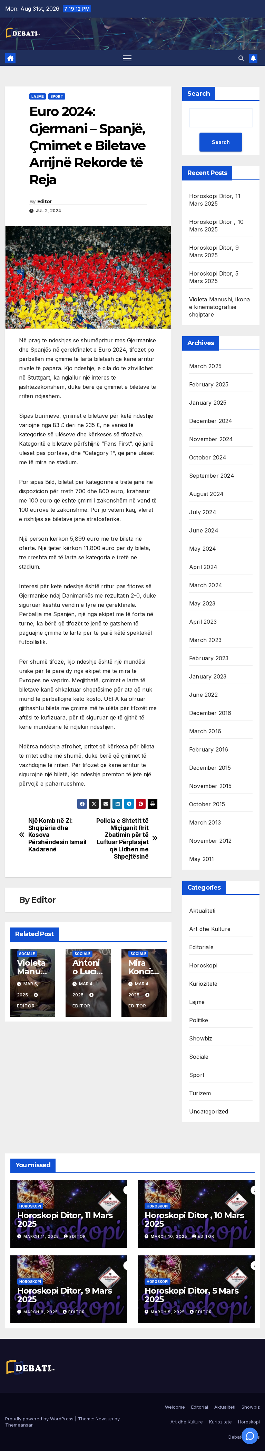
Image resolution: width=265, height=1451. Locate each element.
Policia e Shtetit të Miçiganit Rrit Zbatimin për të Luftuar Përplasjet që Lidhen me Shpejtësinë (122, 838)
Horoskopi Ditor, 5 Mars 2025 (191, 1295)
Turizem (200, 1093)
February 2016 (208, 749)
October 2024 (207, 457)
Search (198, 93)
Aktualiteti (202, 910)
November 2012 (210, 840)
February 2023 (209, 658)
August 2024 (206, 493)
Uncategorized (208, 1111)
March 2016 (205, 731)
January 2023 (207, 676)
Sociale (27, 954)
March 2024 (205, 585)
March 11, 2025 (41, 1236)
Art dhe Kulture (209, 928)
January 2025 (207, 402)
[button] (241, 58)
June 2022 (203, 694)
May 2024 (202, 548)
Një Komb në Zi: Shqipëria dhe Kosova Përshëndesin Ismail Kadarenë (57, 835)
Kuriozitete (203, 983)
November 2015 (210, 785)
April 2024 (203, 566)
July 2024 (202, 512)
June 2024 (203, 530)
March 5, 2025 (168, 1311)
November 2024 (211, 439)
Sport (56, 96)
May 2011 (201, 859)
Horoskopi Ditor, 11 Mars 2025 (64, 1219)
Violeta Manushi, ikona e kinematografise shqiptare (219, 307)
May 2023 (202, 603)
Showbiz (200, 1038)
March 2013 (205, 822)
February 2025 (209, 384)
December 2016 (210, 712)
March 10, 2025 (170, 1236)
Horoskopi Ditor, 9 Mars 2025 (64, 1295)
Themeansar (18, 1425)
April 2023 (203, 621)
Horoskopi (203, 965)
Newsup (104, 1418)
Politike (198, 1020)
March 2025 (205, 366)
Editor (44, 201)
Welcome (175, 1407)
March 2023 (205, 639)
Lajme (37, 96)
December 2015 (210, 767)
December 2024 (211, 420)
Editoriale (201, 947)
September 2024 (211, 475)
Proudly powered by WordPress (40, 1418)
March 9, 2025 (41, 1311)
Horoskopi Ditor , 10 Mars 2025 (194, 1219)
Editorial (199, 1407)
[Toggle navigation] (127, 58)
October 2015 (207, 804)
